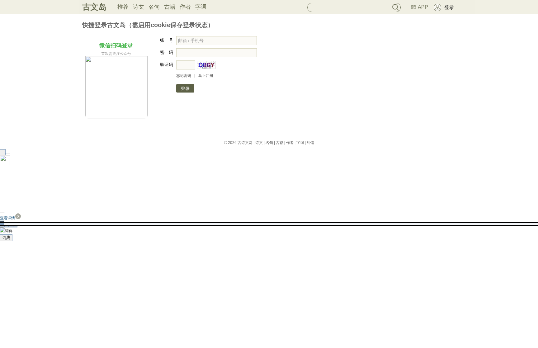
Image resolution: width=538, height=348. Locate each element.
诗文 (138, 7)
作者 (185, 7)
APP (423, 7)
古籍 (169, 7)
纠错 (310, 143)
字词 (200, 7)
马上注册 (205, 76)
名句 (154, 7)
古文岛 (94, 7)
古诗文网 (245, 143)
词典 (6, 237)
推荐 (123, 7)
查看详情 (7, 218)
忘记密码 (183, 76)
